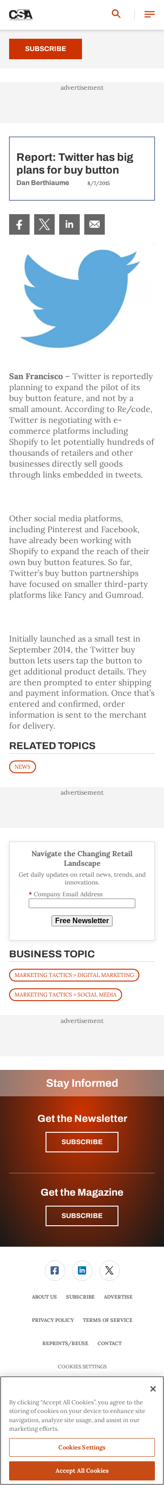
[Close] (153, 1389)
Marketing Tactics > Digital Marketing (74, 974)
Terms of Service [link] (108, 1320)
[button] (149, 15)
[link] (19, 224)
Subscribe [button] (82, 1142)
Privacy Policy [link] (53, 1320)
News (23, 766)
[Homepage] (21, 15)
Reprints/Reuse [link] (65, 1343)
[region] (82, 1430)
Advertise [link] (118, 1297)
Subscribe (45, 48)
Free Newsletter (82, 921)
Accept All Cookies (82, 1471)
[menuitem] (19, 224)
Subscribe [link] (80, 1297)
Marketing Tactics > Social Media (66, 994)
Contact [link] (109, 1343)
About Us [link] (44, 1297)
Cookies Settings (82, 1366)
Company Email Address (65, 894)
